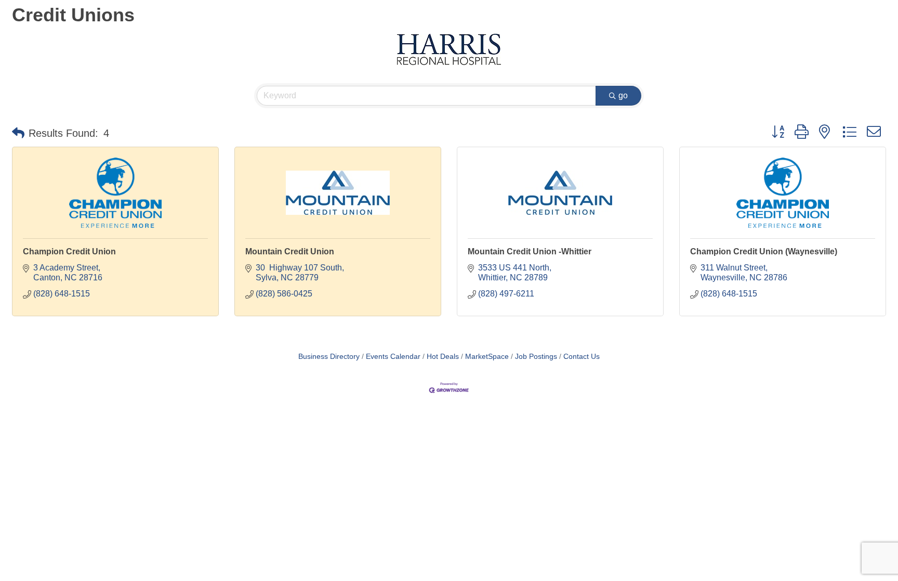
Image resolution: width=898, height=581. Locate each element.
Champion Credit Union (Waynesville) (763, 251)
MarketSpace (487, 356)
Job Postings (536, 356)
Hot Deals (443, 356)
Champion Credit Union (69, 251)
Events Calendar (393, 356)
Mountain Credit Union (289, 251)
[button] (18, 133)
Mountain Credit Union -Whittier (529, 251)
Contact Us (581, 356)
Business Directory (329, 356)
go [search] (623, 95)
